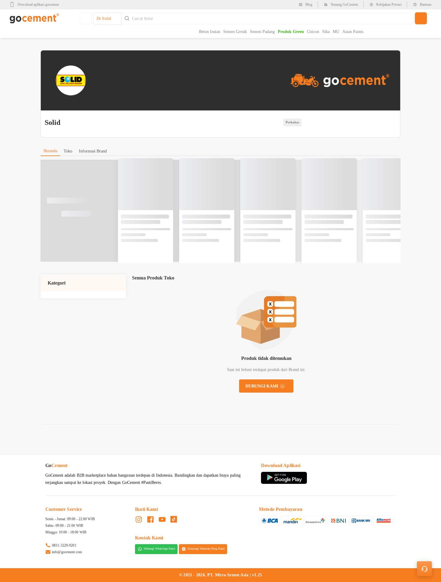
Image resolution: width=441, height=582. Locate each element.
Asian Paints (352, 31)
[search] (421, 18)
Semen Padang (262, 31)
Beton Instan (209, 31)
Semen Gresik (235, 31)
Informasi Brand (93, 151)
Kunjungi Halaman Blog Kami (206, 548)
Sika (326, 31)
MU (336, 31)
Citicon (313, 31)
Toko (68, 151)
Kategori (56, 282)
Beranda (50, 151)
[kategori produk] (86, 18)
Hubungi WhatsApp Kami (159, 548)
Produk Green (291, 31)
